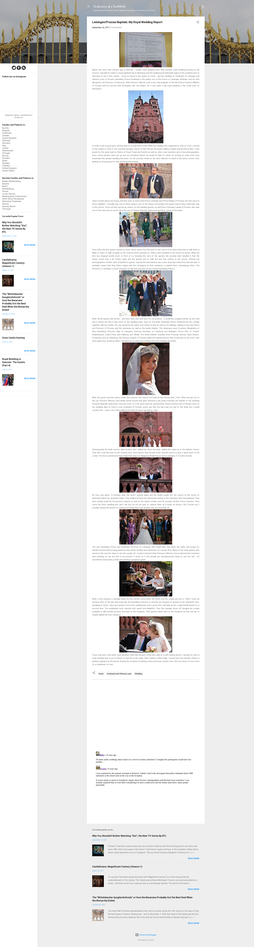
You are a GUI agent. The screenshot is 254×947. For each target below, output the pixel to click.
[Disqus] (146, 715)
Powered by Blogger (147, 935)
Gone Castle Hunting (13, 337)
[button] (197, 22)
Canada (5, 135)
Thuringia (6, 209)
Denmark (6, 140)
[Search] (203, 7)
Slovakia (6, 158)
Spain (4, 160)
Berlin (4, 186)
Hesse (5, 191)
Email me (19, 117)
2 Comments (115, 27)
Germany (6, 143)
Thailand (6, 165)
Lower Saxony (8, 194)
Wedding (138, 674)
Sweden (6, 163)
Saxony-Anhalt (8, 206)
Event (101, 674)
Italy (4, 145)
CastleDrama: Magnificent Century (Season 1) (117, 866)
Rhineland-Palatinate (11, 201)
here (127, 319)
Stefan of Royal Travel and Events (132, 152)
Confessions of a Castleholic (109, 6)
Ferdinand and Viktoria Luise (119, 674)
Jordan (5, 148)
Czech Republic (9, 138)
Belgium (6, 130)
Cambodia (6, 133)
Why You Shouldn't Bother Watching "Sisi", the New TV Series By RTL (129, 835)
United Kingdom (9, 168)
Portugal (6, 153)
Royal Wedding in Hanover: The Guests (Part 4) (13, 362)
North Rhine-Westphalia (13, 199)
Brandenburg (8, 189)
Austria (5, 128)
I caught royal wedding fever (147, 70)
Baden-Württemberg (11, 181)
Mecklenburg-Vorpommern (14, 196)
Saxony (5, 204)
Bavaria (5, 184)
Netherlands (7, 150)
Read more (193, 858)
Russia (5, 155)
